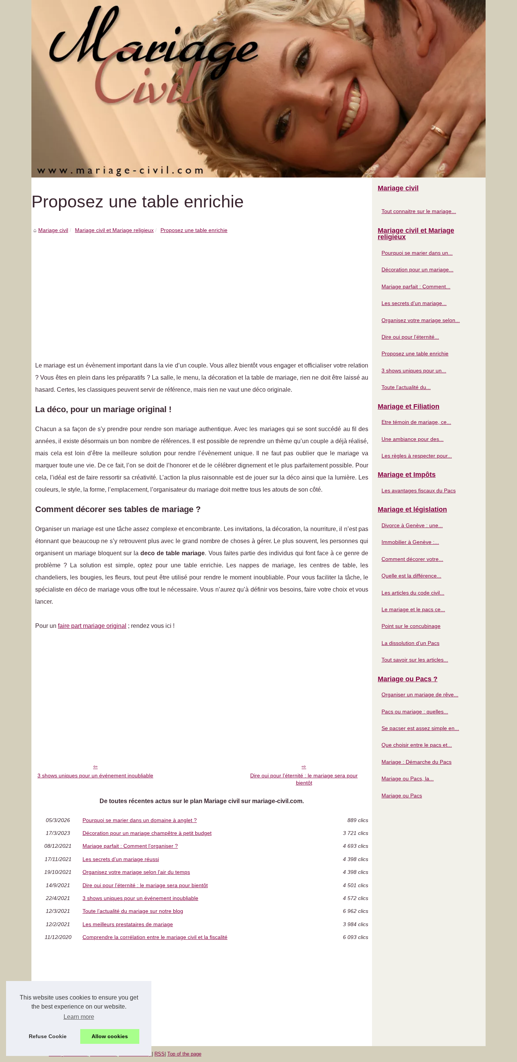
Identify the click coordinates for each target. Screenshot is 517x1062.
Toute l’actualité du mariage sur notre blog (133, 911)
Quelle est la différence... (411, 576)
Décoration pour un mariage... (417, 269)
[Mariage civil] (258, 89)
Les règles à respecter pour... (417, 456)
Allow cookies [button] (110, 1036)
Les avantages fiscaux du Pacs (419, 490)
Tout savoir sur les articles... (415, 660)
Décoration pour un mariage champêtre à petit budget (147, 833)
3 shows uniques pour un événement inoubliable (95, 775)
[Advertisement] (201, 291)
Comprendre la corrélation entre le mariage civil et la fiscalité (155, 937)
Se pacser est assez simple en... (420, 728)
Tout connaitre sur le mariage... (419, 211)
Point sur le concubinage (411, 626)
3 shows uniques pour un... (414, 370)
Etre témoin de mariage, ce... (416, 422)
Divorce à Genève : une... (412, 525)
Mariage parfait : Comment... (416, 286)
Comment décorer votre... (412, 559)
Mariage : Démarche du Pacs (417, 762)
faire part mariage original (92, 626)
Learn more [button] (79, 1017)
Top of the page (184, 1054)
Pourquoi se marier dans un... (417, 253)
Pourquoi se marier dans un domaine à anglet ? (140, 820)
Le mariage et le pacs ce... (413, 609)
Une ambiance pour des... (413, 439)
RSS (159, 1054)
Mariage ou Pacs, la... (408, 778)
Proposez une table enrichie (193, 230)
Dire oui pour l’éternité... (410, 337)
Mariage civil (53, 230)
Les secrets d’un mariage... (414, 303)
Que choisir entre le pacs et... (417, 745)
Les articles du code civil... (413, 593)
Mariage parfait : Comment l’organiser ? (130, 846)
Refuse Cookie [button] (48, 1036)
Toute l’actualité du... (406, 387)
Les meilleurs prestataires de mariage (128, 924)
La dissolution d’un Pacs (410, 643)
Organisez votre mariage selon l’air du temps (136, 872)
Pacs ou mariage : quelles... (415, 712)
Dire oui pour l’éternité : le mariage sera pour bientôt (304, 779)
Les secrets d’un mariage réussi (121, 859)
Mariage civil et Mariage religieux (114, 230)
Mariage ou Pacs (402, 796)
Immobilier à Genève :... (410, 542)
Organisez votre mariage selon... (421, 320)
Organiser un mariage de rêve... (420, 694)
